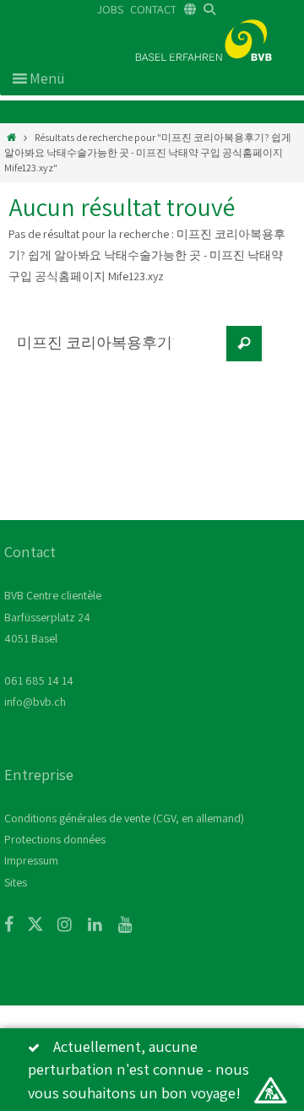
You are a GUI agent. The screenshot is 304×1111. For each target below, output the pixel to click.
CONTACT (153, 9)
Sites (15, 882)
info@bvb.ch (35, 701)
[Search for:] (114, 352)
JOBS (110, 9)
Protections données (55, 839)
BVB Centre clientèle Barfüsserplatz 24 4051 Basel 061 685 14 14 (52, 638)
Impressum (31, 860)
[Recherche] (244, 343)
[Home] (11, 137)
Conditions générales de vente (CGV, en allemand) (124, 818)
